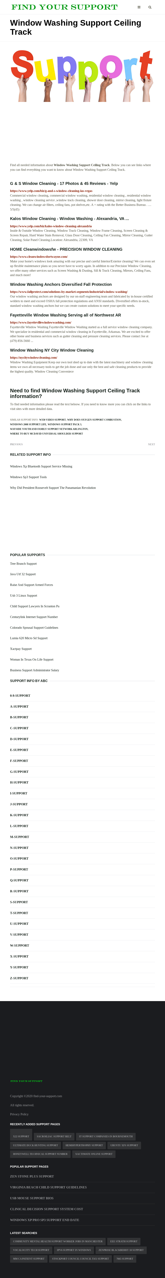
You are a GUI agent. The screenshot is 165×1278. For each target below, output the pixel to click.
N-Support (19, 848)
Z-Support (19, 978)
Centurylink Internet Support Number (34, 617)
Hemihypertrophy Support (84, 1145)
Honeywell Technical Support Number (40, 1154)
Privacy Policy (19, 1114)
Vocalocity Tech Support (31, 1250)
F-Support (19, 761)
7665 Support (125, 1258)
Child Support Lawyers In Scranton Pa (34, 606)
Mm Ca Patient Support (28, 1258)
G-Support (19, 771)
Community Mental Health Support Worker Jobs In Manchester (58, 1241)
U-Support (19, 923)
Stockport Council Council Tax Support (80, 1258)
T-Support (19, 913)
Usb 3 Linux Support (23, 595)
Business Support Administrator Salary (34, 670)
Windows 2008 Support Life (28, 424)
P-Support (19, 869)
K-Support (19, 815)
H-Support (19, 782)
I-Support (18, 793)
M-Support (19, 837)
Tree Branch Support (23, 563)
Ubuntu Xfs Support (124, 1145)
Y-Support (19, 967)
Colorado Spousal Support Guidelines (34, 627)
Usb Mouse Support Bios (32, 1198)
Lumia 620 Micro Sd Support (28, 638)
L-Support (19, 826)
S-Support (19, 902)
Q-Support (19, 880)
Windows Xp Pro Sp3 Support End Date (44, 1220)
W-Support (19, 945)
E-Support (19, 750)
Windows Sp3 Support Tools (28, 477)
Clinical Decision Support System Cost (46, 1209)
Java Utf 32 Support (23, 574)
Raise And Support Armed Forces (31, 585)
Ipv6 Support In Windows (74, 1250)
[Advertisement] (82, 134)
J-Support (19, 804)
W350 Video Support (52, 419)
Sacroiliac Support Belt (54, 1136)
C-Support (19, 728)
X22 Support (21, 1136)
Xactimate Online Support (93, 1154)
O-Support (19, 858)
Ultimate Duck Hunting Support (35, 1145)
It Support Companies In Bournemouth (106, 1136)
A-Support (19, 706)
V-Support (19, 934)
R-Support (19, 891)
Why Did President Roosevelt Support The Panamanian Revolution (53, 487)
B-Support (19, 717)
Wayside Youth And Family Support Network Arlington (49, 429)
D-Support (19, 739)
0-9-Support (20, 695)
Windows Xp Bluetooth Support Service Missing (41, 466)
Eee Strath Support (123, 1241)
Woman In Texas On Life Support (31, 659)
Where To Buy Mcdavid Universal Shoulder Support (46, 433)
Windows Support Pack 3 (64, 424)
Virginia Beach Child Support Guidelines (48, 1187)
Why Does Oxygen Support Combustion (94, 419)
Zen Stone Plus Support (32, 1176)
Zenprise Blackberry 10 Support (121, 1250)
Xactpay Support (21, 649)
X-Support (19, 956)
